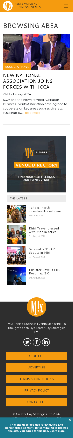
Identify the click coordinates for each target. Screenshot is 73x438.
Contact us (36, 402)
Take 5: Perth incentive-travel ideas (45, 209)
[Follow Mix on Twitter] (27, 342)
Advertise (36, 367)
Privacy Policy (36, 390)
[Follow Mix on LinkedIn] (46, 342)
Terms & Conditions (36, 379)
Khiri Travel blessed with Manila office (44, 230)
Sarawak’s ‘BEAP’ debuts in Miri (42, 251)
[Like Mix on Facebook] (36, 342)
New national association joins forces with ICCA (28, 81)
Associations (17, 66)
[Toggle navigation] (66, 6)
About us (36, 356)
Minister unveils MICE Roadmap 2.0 (45, 271)
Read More (32, 113)
